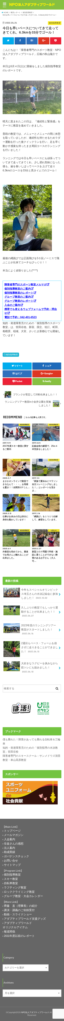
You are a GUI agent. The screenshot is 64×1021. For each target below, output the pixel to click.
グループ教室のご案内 (17, 296)
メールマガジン (13, 835)
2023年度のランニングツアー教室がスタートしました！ (38, 629)
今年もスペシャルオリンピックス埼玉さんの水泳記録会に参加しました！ (39, 593)
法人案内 (9, 847)
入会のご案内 (12, 304)
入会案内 (9, 839)
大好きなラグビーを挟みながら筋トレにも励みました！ (39, 667)
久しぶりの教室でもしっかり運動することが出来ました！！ (39, 611)
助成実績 (9, 852)
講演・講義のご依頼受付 (19, 910)
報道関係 (9, 931)
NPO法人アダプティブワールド (35, 1012)
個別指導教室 (12, 354)
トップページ (12, 830)
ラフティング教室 (15, 887)
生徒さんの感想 (13, 843)
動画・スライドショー (18, 914)
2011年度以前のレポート (19, 935)
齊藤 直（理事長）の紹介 (20, 905)
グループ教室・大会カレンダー (23, 896)
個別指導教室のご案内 (17, 288)
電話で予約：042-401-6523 (20, 317)
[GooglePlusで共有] (44, 40)
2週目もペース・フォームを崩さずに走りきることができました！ (39, 647)
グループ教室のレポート (18, 300)
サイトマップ (12, 864)
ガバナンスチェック (16, 856)
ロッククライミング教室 (19, 891)
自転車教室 (11, 883)
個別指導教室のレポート (18, 292)
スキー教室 (11, 879)
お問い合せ (11, 860)
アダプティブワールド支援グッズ (25, 918)
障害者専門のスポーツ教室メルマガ (25, 284)
